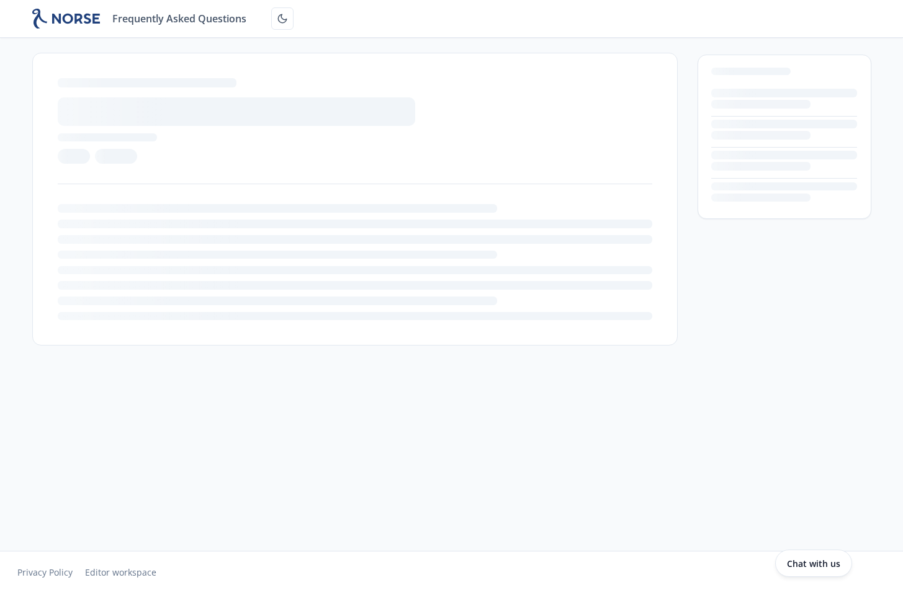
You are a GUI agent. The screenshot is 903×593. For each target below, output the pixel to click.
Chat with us (813, 563)
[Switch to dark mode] (282, 18)
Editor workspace (120, 572)
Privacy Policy (45, 572)
